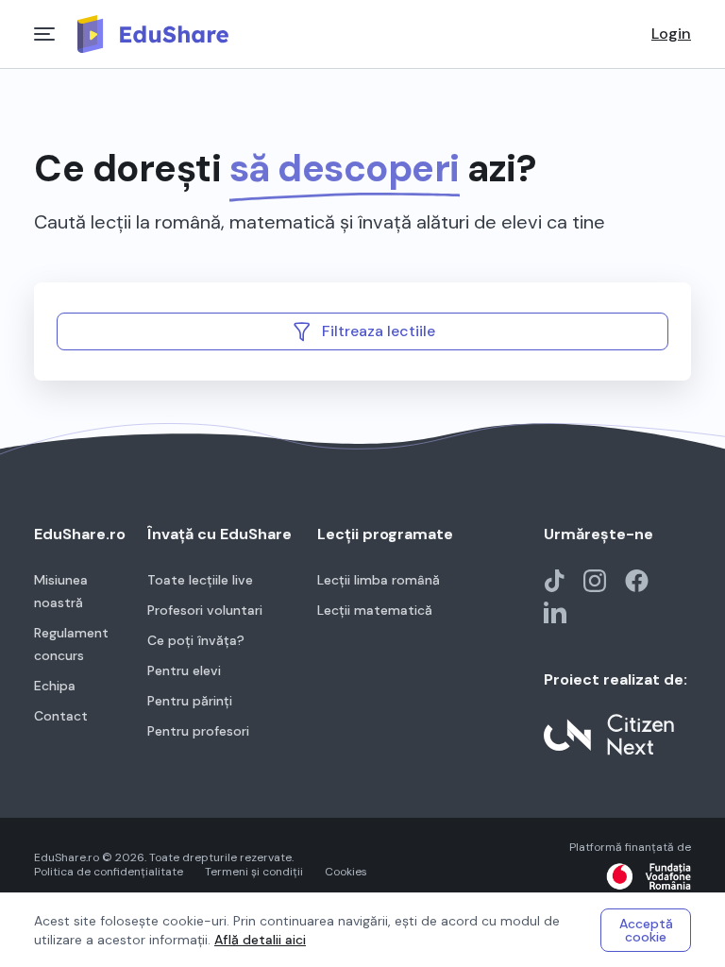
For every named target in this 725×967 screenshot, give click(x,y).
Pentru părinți (189, 700)
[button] (362, 331)
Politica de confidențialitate (108, 871)
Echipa (55, 685)
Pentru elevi (184, 670)
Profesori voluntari (204, 610)
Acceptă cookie (646, 930)
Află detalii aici (260, 939)
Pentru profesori (198, 730)
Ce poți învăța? (195, 640)
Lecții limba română (378, 579)
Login (671, 34)
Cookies (346, 871)
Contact (61, 715)
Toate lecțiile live (200, 579)
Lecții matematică (374, 610)
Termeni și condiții (254, 871)
